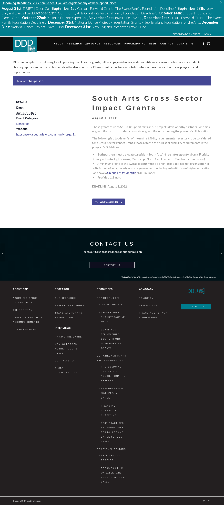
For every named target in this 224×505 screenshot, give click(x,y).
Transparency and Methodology (69, 315)
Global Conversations (66, 370)
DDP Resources (108, 298)
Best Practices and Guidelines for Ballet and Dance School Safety (112, 432)
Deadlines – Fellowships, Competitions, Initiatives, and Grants (112, 339)
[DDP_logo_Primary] (25, 44)
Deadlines (22, 123)
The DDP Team (22, 310)
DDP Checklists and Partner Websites (111, 358)
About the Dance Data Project (25, 300)
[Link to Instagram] (208, 43)
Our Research (65, 298)
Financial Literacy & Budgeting (109, 410)
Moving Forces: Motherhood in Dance (66, 349)
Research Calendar (70, 305)
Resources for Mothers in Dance (112, 393)
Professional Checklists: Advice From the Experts (113, 374)
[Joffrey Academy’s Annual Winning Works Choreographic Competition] (2, 252)
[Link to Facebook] (203, 43)
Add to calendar (109, 201)
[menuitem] (186, 34)
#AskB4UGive (148, 305)
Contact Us (112, 265)
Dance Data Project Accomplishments (27, 319)
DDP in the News (25, 329)
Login (207, 34)
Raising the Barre (68, 337)
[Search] (192, 44)
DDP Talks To (64, 361)
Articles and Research (110, 457)
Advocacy (146, 298)
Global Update (112, 304)
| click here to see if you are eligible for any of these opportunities (59, 3)
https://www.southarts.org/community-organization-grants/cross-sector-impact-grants (71, 134)
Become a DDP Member (187, 34)
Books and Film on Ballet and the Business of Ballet (113, 475)
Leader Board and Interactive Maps (113, 317)
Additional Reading (111, 449)
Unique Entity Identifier (122, 173)
